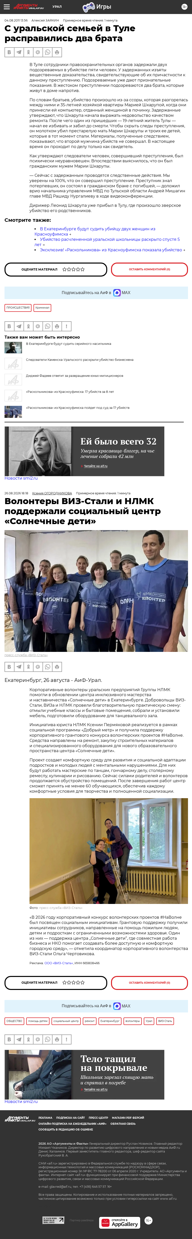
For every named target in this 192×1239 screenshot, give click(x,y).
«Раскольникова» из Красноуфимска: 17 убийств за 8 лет (70, 392)
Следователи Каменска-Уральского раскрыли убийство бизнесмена (80, 360)
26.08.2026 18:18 (16, 493)
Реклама (45, 1117)
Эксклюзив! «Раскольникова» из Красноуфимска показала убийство (111, 250)
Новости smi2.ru (21, 478)
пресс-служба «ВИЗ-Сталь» (26, 655)
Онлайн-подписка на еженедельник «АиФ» (72, 1123)
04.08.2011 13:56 (16, 20)
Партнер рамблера (82, 1220)
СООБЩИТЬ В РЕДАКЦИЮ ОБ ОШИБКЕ (65, 1129)
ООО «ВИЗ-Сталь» (58, 963)
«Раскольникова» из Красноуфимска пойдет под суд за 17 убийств (78, 408)
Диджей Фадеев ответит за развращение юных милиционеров (74, 376)
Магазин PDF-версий (128, 1117)
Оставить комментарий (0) (149, 269)
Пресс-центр (98, 1117)
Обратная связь (123, 1123)
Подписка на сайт (70, 1117)
